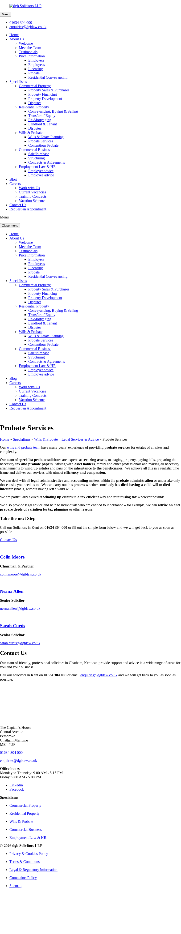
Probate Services (40, 141)
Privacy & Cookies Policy (28, 854)
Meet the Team (30, 48)
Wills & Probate (30, 133)
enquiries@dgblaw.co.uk (27, 27)
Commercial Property (35, 86)
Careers (15, 184)
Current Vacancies (32, 192)
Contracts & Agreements (46, 162)
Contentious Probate (43, 145)
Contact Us (17, 205)
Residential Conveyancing (47, 77)
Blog (13, 179)
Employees (36, 65)
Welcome (26, 43)
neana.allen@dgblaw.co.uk (20, 608)
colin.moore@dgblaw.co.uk (20, 574)
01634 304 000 (20, 23)
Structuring (36, 158)
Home (14, 35)
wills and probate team (23, 447)
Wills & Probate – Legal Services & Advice (66, 439)
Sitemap (15, 886)
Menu (5, 14)
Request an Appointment (27, 209)
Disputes (34, 103)
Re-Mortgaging (39, 120)
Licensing (35, 69)
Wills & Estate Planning (46, 137)
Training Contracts (32, 196)
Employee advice (41, 175)
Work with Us (29, 188)
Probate (34, 73)
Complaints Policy (23, 878)
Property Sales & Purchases (48, 90)
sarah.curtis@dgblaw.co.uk (20, 643)
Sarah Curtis (12, 625)
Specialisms (18, 82)
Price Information (32, 56)
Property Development (45, 99)
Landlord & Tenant (42, 124)
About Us (16, 39)
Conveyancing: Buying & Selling (53, 111)
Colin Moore (12, 556)
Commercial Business (35, 150)
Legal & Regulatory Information (33, 870)
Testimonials (28, 52)
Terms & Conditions (24, 862)
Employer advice (40, 171)
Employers (36, 60)
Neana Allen (12, 591)
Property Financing (42, 94)
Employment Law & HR (37, 167)
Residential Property (34, 107)
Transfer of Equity (41, 116)
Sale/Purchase (38, 154)
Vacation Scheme (32, 201)
